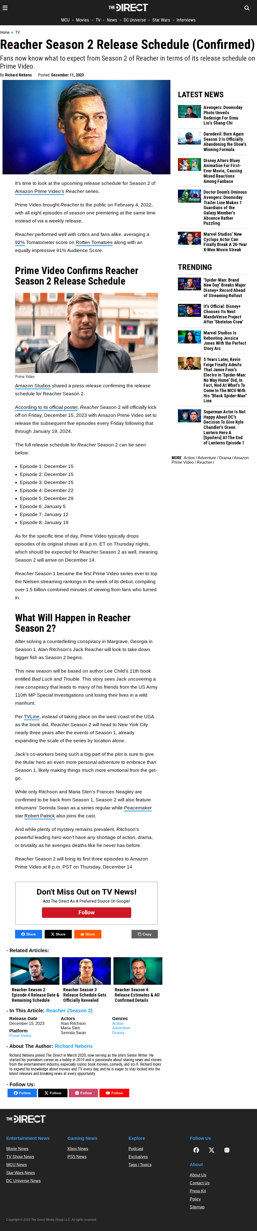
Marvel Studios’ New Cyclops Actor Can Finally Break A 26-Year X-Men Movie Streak (225, 242)
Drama (118, 1033)
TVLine (31, 716)
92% (20, 242)
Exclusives (138, 1157)
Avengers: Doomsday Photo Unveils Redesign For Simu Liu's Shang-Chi (223, 115)
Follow (25, 1093)
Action (117, 1023)
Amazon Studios (33, 385)
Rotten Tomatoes (94, 242)
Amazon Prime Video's (39, 191)
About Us (198, 1175)
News (112, 20)
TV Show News (20, 1157)
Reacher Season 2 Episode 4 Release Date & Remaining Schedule (35, 995)
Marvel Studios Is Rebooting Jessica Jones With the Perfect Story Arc (225, 340)
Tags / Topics (140, 1165)
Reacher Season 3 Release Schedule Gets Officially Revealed (84, 995)
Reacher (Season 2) (69, 1010)
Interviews (186, 20)
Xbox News (78, 1149)
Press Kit (198, 1191)
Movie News (17, 1149)
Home (5, 32)
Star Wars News (20, 1173)
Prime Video (20, 1036)
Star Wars (161, 20)
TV (98, 20)
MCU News (16, 1165)
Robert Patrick (39, 815)
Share (31, 934)
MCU (65, 20)
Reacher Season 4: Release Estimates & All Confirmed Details (137, 995)
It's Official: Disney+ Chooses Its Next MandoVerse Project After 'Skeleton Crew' (223, 314)
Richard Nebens (18, 75)
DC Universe (135, 20)
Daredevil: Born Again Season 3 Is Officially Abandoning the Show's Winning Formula (225, 142)
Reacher (204, 462)
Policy (195, 1199)
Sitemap (197, 1207)
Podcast (135, 1149)
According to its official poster (46, 407)
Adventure (121, 1028)
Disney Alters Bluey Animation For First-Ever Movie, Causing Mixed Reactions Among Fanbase (223, 171)
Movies (82, 20)
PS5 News (77, 1157)
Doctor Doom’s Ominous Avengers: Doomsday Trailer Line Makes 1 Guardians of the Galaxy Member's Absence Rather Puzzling (225, 208)
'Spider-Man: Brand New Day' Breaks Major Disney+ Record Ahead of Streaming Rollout (225, 288)
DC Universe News (23, 1181)
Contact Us (200, 1183)
